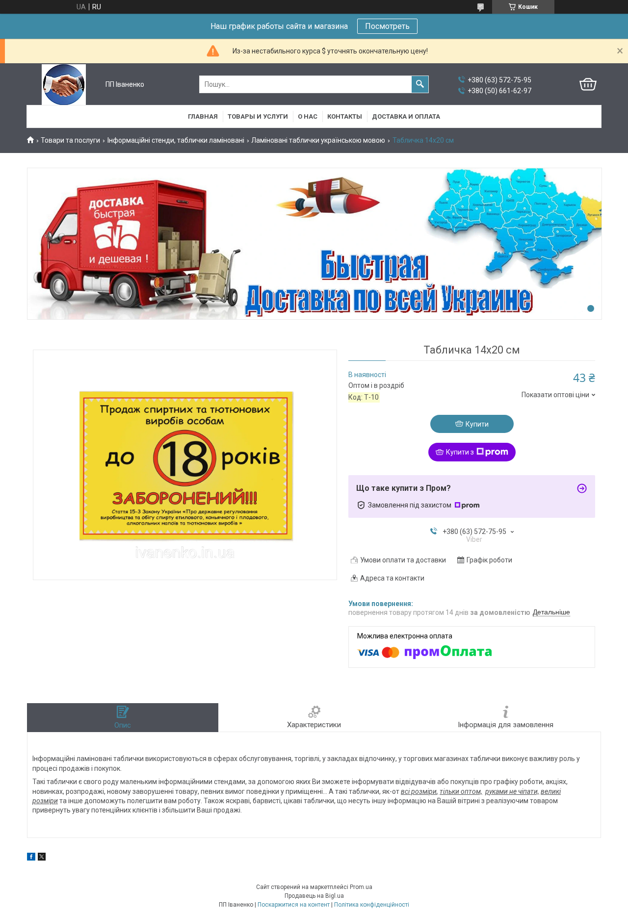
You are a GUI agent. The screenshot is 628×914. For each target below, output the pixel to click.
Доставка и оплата (406, 116)
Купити (477, 424)
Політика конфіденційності (371, 904)
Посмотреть (387, 26)
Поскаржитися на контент (294, 904)
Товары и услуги (258, 116)
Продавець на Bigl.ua (314, 895)
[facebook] (31, 858)
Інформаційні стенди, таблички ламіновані (175, 140)
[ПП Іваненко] (64, 84)
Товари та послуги (70, 140)
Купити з (460, 452)
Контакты (344, 116)
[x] (42, 858)
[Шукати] (420, 84)
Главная (203, 116)
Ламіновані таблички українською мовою (318, 140)
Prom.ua (361, 887)
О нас (307, 116)
